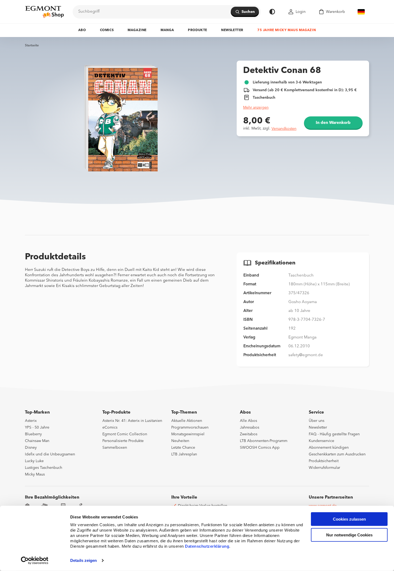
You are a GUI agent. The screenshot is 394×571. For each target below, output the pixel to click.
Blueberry (33, 434)
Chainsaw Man (37, 441)
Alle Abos (248, 421)
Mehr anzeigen (256, 107)
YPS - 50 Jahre (37, 427)
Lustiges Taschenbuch (43, 468)
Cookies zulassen (349, 519)
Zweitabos (248, 434)
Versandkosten (284, 129)
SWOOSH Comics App (260, 448)
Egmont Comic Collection (124, 434)
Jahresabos (249, 427)
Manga (167, 30)
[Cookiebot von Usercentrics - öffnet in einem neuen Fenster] (34, 561)
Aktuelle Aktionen (186, 421)
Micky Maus (35, 474)
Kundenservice (321, 441)
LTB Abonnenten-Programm (263, 441)
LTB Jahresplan (184, 454)
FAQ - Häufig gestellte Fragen (334, 434)
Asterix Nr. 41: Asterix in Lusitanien (132, 421)
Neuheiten (180, 441)
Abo (82, 30)
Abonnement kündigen (329, 448)
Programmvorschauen (190, 427)
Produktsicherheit (324, 461)
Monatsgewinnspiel (188, 434)
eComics (109, 427)
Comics (107, 30)
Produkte (197, 30)
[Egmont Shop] (44, 12)
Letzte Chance (183, 448)
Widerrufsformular (324, 468)
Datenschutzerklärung (207, 546)
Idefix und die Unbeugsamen (50, 454)
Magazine (137, 30)
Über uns (316, 421)
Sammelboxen (114, 448)
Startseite (32, 45)
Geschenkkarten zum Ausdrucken (337, 454)
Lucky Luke (34, 461)
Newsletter (232, 30)
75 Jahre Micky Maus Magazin (286, 30)
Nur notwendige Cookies (349, 535)
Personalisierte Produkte (123, 441)
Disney (31, 448)
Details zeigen (83, 560)
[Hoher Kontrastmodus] (272, 11)
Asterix (31, 421)
